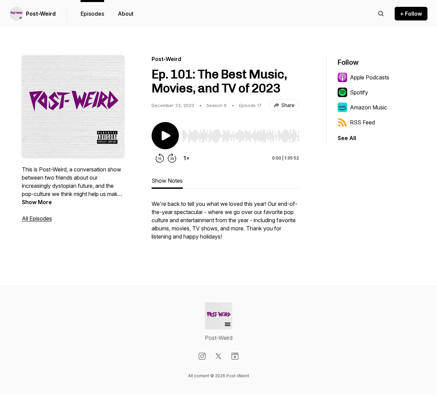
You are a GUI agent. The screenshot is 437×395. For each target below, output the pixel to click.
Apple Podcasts (369, 77)
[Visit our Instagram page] (202, 356)
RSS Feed (362, 122)
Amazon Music (368, 107)
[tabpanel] (225, 223)
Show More (37, 202)
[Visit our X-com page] (218, 356)
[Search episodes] (381, 14)
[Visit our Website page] (234, 356)
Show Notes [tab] (167, 180)
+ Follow (411, 13)
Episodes (92, 13)
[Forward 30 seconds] (172, 158)
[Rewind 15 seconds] (160, 158)
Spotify (359, 92)
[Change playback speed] (186, 158)
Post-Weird (41, 13)
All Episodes (37, 218)
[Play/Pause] (165, 135)
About (125, 13)
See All (347, 138)
